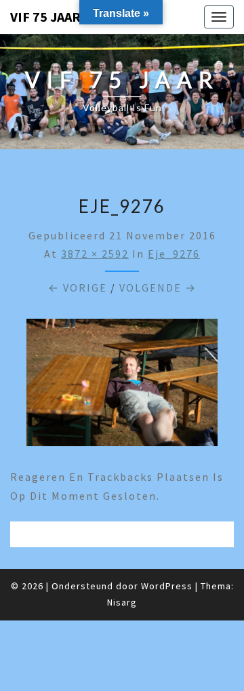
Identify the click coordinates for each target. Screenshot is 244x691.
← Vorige (77, 287)
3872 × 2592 (95, 253)
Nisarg (122, 602)
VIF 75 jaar (45, 16)
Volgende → (158, 287)
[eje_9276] (122, 386)
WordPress (166, 586)
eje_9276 (174, 253)
